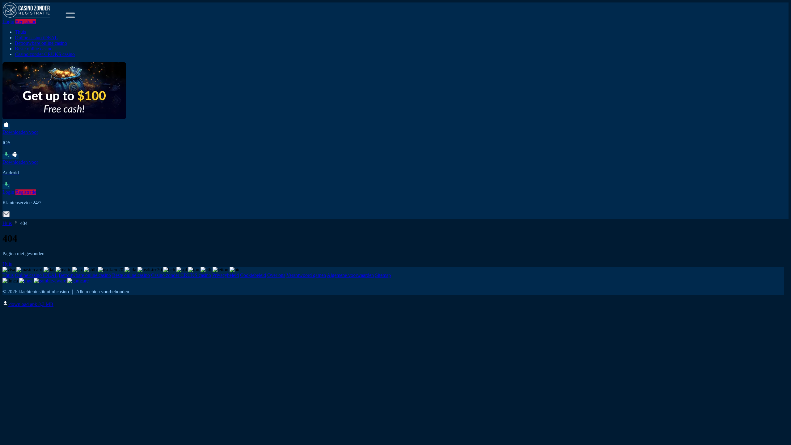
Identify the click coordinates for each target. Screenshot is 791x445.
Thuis (20, 32)
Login (8, 21)
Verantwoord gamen (306, 275)
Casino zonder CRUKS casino (45, 54)
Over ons (276, 275)
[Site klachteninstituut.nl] (33, 16)
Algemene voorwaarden (350, 275)
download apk (30, 304)
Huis (7, 223)
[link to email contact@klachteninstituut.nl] (6, 216)
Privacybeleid (225, 275)
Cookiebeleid (253, 275)
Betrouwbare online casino (41, 43)
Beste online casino (34, 48)
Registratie (25, 21)
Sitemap (383, 275)
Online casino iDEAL (36, 37)
